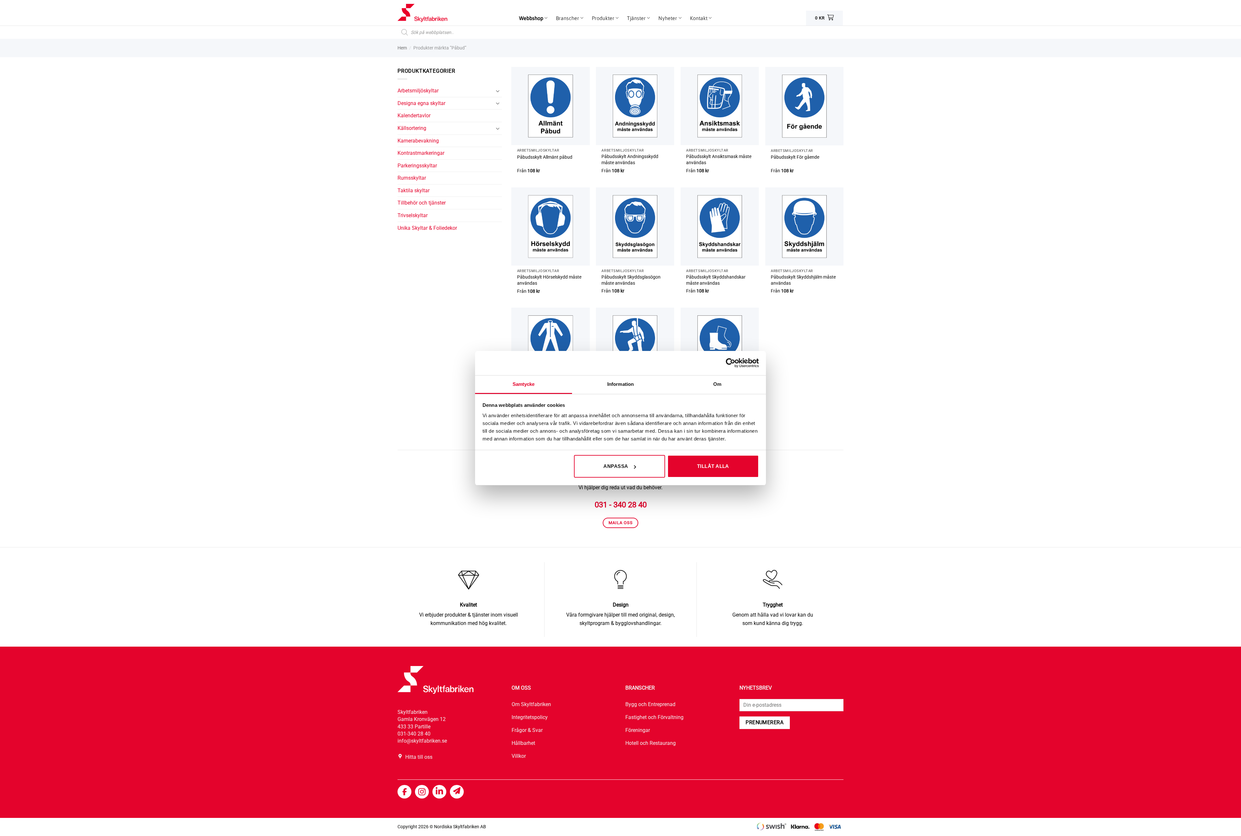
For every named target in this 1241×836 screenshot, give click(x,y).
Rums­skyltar (412, 178)
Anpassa (615, 466)
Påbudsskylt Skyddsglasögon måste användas (631, 280)
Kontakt (698, 18)
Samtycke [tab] (524, 384)
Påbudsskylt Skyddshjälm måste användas (803, 280)
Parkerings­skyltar (417, 166)
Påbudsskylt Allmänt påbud (544, 157)
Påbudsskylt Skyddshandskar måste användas (716, 280)
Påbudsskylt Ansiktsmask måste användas (718, 159)
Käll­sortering (412, 128)
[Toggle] (498, 91)
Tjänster (636, 18)
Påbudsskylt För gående (795, 157)
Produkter (603, 18)
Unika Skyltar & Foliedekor (427, 228)
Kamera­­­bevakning (418, 141)
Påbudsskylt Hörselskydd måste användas (549, 280)
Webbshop (531, 18)
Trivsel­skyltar (413, 215)
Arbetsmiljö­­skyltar (418, 91)
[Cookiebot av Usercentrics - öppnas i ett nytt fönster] (730, 363)
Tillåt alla (713, 466)
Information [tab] (620, 384)
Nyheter (667, 18)
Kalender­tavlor (414, 115)
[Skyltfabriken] (430, 13)
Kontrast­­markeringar (421, 153)
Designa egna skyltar (421, 103)
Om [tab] (717, 384)
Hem (402, 47)
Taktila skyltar (414, 190)
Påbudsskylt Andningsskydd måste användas (629, 159)
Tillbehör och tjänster (422, 203)
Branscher (567, 18)
